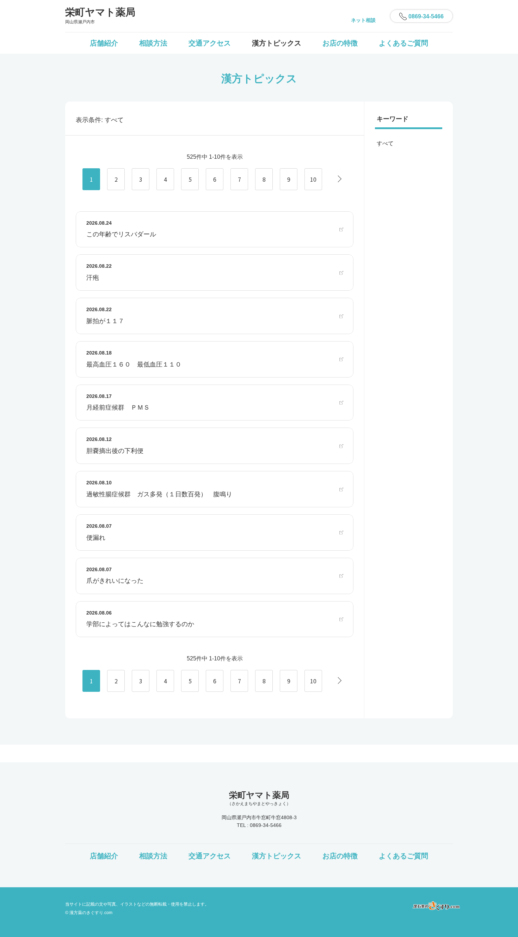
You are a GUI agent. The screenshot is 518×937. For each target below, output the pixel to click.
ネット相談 (363, 20)
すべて (385, 143)
